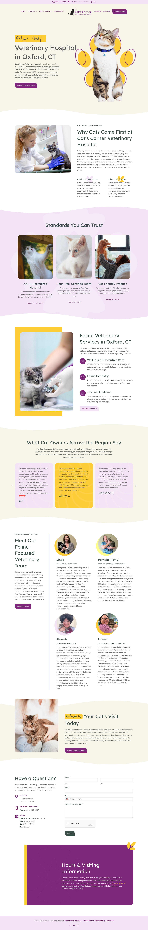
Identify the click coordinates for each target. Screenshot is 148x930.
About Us (31, 11)
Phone (67, 796)
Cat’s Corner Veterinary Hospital (28, 64)
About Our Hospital (35, 303)
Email (67, 787)
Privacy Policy (88, 921)
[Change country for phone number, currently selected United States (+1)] (67, 799)
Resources (58, 11)
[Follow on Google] (74, 925)
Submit (69, 833)
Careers (106, 11)
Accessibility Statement (104, 921)
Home (23, 11)
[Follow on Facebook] (91, 2)
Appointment (119, 11)
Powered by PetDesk (73, 921)
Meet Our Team (74, 302)
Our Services (44, 11)
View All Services (89, 409)
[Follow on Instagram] (94, 2)
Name (68, 777)
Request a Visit (112, 299)
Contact (97, 11)
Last (101, 783)
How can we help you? (74, 804)
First (66, 783)
